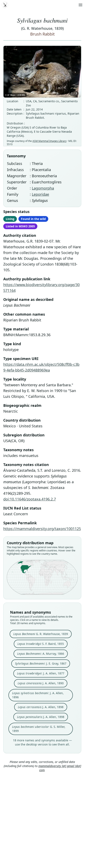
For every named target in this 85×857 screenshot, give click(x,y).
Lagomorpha (43, 188)
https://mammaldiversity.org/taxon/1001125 (42, 528)
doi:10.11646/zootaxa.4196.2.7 (29, 499)
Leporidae (40, 194)
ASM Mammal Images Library (49, 141)
